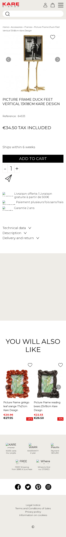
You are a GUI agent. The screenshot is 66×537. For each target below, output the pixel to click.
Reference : (10, 116)
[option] (33, 63)
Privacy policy (33, 511)
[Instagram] (48, 487)
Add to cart (33, 158)
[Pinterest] (38, 487)
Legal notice (33, 505)
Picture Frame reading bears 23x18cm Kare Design (47, 406)
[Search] (7, 14)
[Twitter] (28, 487)
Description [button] (12, 233)
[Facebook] (18, 487)
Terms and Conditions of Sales (33, 508)
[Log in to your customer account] (45, 5)
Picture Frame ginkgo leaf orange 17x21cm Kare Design (16, 406)
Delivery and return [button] (18, 238)
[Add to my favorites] (52, 37)
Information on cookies (33, 515)
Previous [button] (8, 59)
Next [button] (57, 59)
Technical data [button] (14, 228)
